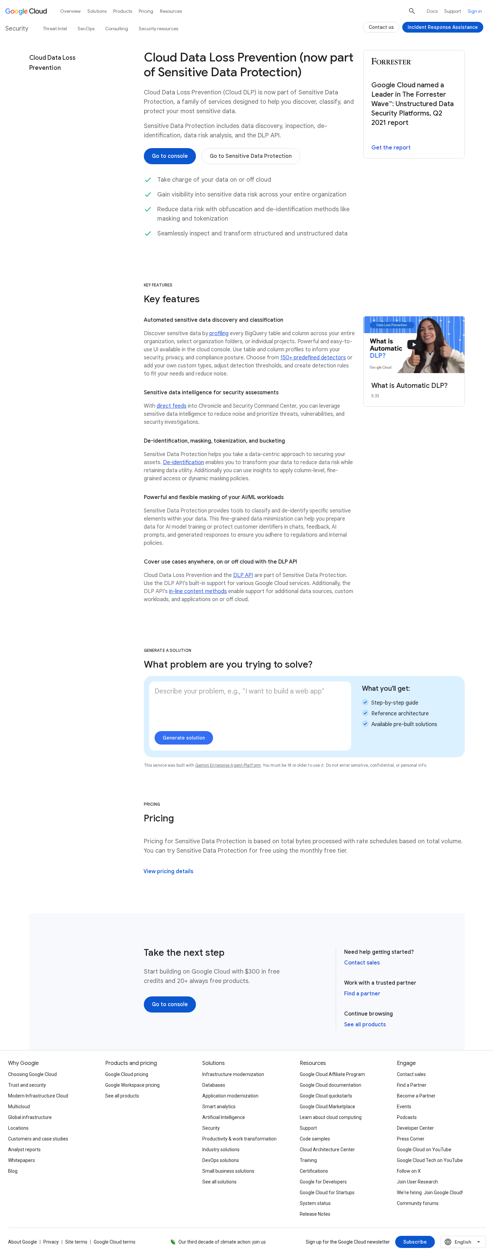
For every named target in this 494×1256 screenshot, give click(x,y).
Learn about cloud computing (331, 1117)
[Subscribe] (415, 1242)
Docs (432, 11)
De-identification (183, 462)
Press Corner (410, 1138)
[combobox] (463, 1242)
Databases (213, 1085)
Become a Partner (416, 1095)
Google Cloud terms (114, 1242)
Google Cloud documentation (330, 1085)
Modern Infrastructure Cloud (38, 1095)
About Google (22, 1242)
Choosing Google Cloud (32, 1074)
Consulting (116, 29)
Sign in (475, 11)
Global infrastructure (30, 1117)
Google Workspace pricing (132, 1085)
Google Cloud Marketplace (327, 1106)
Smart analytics (219, 1106)
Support (452, 11)
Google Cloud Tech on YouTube (430, 1160)
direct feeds (172, 406)
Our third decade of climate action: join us (222, 1242)
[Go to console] (170, 156)
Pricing (146, 11)
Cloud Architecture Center (327, 1149)
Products (122, 11)
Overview (70, 11)
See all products (365, 1024)
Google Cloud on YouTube (424, 1149)
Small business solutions (228, 1171)
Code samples (315, 1138)
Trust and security (27, 1085)
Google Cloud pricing (126, 1074)
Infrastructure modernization (233, 1074)
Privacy (51, 1242)
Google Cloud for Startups (327, 1192)
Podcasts (407, 1117)
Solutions (97, 11)
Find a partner (362, 993)
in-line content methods (198, 591)
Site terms (76, 1242)
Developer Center (415, 1128)
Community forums (418, 1203)
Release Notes (315, 1214)
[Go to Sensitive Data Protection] (251, 156)
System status (315, 1203)
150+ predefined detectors (313, 357)
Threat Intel (55, 29)
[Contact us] (381, 27)
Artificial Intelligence (223, 1117)
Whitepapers (21, 1160)
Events (404, 1106)
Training (308, 1160)
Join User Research (417, 1181)
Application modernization (230, 1095)
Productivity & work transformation (239, 1138)
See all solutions (219, 1181)
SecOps (86, 29)
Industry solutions (221, 1149)
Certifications (314, 1171)
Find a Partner (411, 1085)
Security (211, 1128)
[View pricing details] (168, 871)
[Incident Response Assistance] (442, 27)
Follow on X (409, 1171)
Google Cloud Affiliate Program (332, 1074)
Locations (18, 1128)
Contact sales (362, 962)
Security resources (158, 29)
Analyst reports (24, 1149)
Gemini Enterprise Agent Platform (228, 765)
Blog (12, 1171)
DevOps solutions (220, 1160)
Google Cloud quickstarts (326, 1095)
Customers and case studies (38, 1138)
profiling (219, 333)
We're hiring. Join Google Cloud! (430, 1192)
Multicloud (19, 1106)
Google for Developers (323, 1181)
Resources (171, 11)
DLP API (243, 575)
